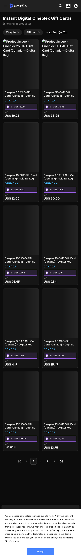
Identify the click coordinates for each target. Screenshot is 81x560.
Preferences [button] (12, 541)
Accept (40, 551)
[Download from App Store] (68, 6)
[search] (60, 6)
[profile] (75, 6)
